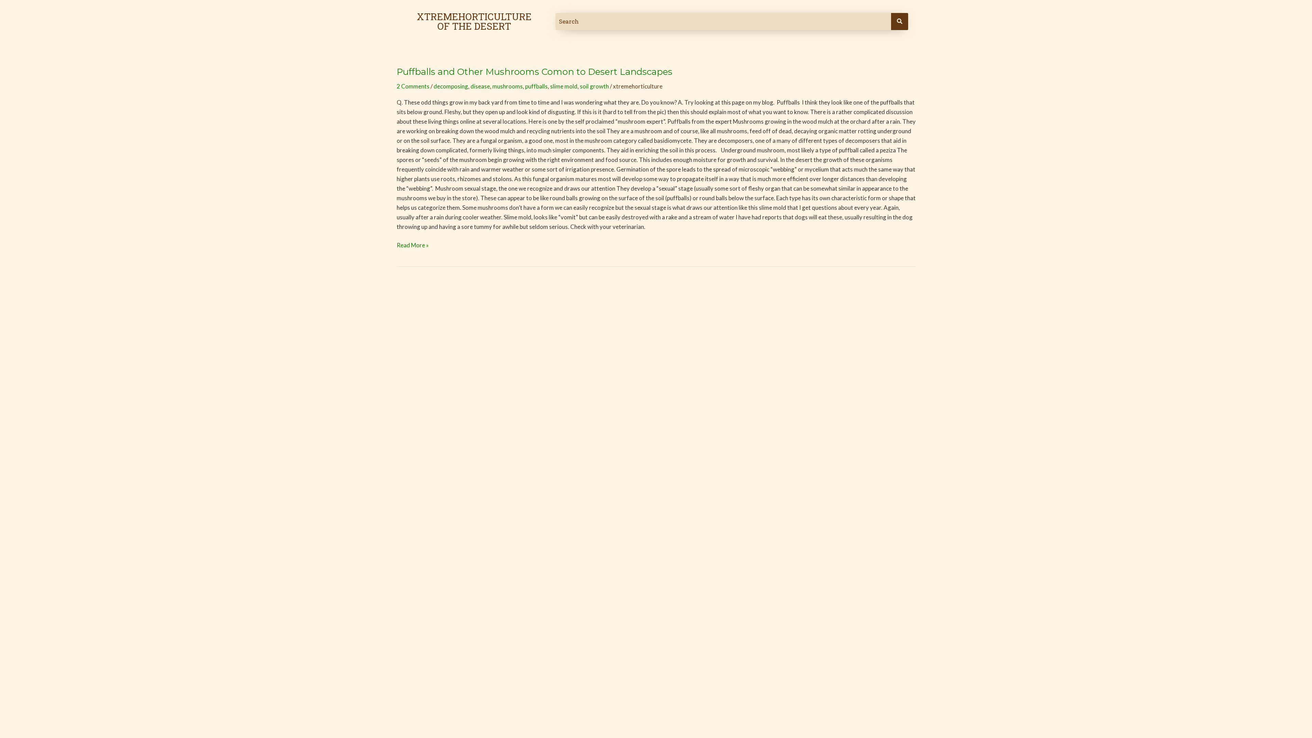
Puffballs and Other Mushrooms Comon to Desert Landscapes (534, 71)
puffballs (536, 86)
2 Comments (413, 86)
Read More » (413, 245)
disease (480, 86)
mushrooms (507, 86)
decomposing (451, 86)
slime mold (563, 86)
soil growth (594, 86)
